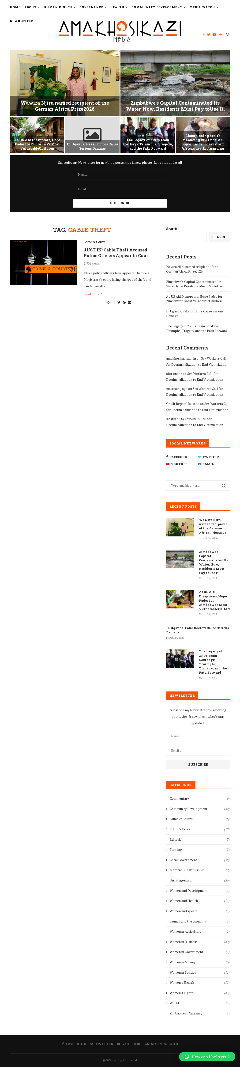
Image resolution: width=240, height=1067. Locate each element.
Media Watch (202, 7)
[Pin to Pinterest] (124, 302)
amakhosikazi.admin (181, 358)
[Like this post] (108, 302)
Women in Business (200, 941)
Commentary (200, 798)
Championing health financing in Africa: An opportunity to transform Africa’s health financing (203, 142)
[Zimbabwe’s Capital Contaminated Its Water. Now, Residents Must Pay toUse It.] (180, 559)
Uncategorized (200, 880)
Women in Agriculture (200, 931)
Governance (91, 7)
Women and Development (200, 890)
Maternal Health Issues (200, 870)
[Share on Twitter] (118, 302)
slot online (174, 373)
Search (171, 228)
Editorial (200, 839)
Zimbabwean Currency (200, 1013)
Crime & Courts (94, 242)
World (200, 1003)
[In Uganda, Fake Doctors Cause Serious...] (92, 135)
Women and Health (200, 900)
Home (15, 7)
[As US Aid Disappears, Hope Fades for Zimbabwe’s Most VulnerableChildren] (180, 599)
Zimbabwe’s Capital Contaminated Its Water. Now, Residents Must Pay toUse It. (175, 106)
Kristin (171, 419)
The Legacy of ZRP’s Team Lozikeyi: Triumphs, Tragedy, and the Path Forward (148, 144)
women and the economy (200, 921)
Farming (200, 849)
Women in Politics (200, 972)
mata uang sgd (177, 388)
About (30, 7)
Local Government (200, 860)
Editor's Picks (200, 829)
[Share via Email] (129, 302)
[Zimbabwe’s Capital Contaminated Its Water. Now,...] (175, 83)
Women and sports (200, 911)
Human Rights (58, 7)
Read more (91, 294)
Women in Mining (200, 962)
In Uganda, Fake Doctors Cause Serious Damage (92, 146)
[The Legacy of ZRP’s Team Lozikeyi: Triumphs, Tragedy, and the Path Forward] (180, 658)
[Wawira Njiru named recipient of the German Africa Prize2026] (180, 527)
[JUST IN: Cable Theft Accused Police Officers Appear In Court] (43, 262)
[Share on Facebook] (114, 302)
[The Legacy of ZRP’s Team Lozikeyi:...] (147, 135)
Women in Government (200, 951)
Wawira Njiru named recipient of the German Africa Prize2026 (65, 106)
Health (117, 7)
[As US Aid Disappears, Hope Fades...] (37, 135)
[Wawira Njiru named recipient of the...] (65, 83)
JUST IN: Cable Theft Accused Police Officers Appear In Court (117, 252)
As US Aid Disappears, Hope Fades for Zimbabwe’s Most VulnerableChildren (37, 144)
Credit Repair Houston (182, 403)
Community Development (156, 7)
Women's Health (200, 982)
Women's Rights (200, 993)
